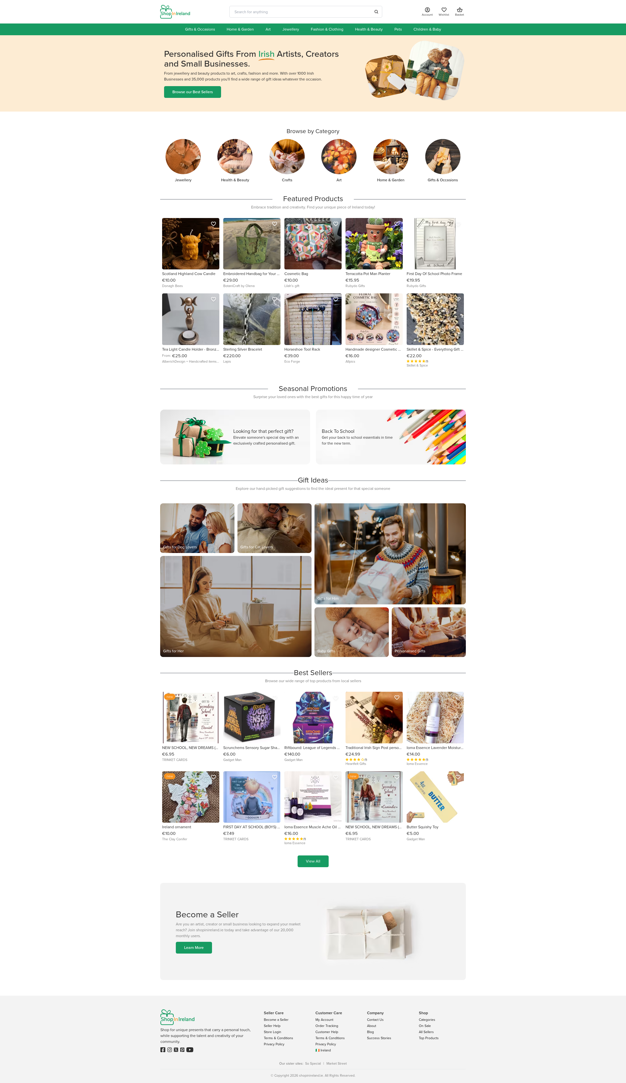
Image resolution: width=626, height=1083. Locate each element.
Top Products (429, 1038)
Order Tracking (326, 1025)
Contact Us (375, 1019)
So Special (313, 1063)
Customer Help (326, 1032)
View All (313, 861)
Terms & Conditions (278, 1038)
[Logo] (175, 12)
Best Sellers (313, 672)
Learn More (194, 947)
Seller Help (272, 1025)
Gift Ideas (313, 480)
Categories (427, 1019)
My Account (324, 1019)
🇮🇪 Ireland (323, 1050)
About (371, 1025)
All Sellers (426, 1032)
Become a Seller (276, 1019)
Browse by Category (313, 131)
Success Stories (379, 1038)
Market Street (336, 1063)
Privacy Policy (274, 1044)
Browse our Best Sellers (192, 92)
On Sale (425, 1025)
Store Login (272, 1032)
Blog (370, 1032)
